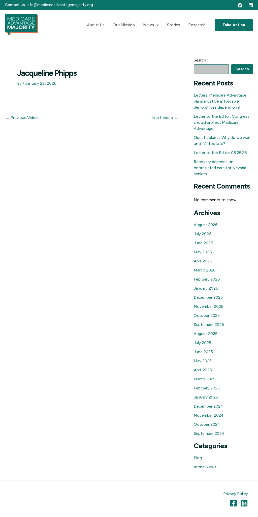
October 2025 (207, 315)
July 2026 (202, 233)
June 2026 (203, 242)
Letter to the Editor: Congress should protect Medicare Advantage (221, 122)
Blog (198, 457)
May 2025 (203, 360)
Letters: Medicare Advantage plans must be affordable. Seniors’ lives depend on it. (220, 101)
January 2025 (206, 397)
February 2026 (207, 279)
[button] (156, 25)
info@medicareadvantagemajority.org (60, 5)
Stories (173, 24)
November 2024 (209, 415)
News (148, 24)
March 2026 (205, 270)
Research (197, 24)
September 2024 (209, 433)
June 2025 (203, 351)
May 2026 (203, 252)
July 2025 (202, 342)
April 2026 (203, 261)
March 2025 (204, 379)
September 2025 (209, 324)
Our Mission (124, 24)
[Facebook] (240, 5)
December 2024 (208, 406)
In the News (205, 467)
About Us (96, 24)
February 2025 (207, 388)
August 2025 (205, 333)
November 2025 (208, 306)
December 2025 (208, 297)
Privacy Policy (235, 493)
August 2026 (206, 224)
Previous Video (22, 118)
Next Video (165, 118)
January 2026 (206, 288)
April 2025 (203, 370)
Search (200, 60)
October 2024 (207, 424)
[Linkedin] (250, 5)
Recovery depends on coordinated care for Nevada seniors (220, 167)
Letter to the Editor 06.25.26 (220, 152)
